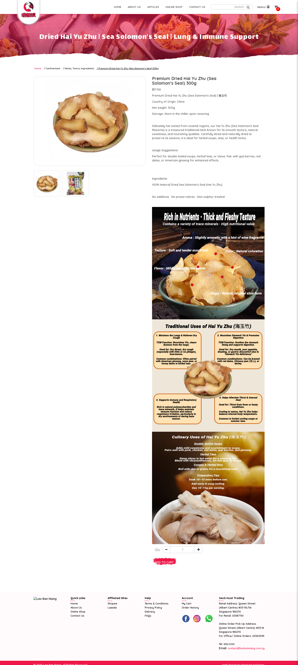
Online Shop (78, 611)
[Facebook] (186, 618)
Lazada (112, 607)
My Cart (186, 603)
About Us (76, 607)
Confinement (53, 68)
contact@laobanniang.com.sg (246, 648)
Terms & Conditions (156, 603)
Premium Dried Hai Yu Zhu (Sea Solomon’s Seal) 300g (129, 68)
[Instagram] (197, 619)
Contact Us (77, 615)
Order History (190, 607)
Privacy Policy (153, 607)
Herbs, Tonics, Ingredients (79, 68)
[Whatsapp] (209, 619)
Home (37, 68)
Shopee (112, 603)
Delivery (150, 611)
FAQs (148, 615)
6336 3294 (229, 644)
